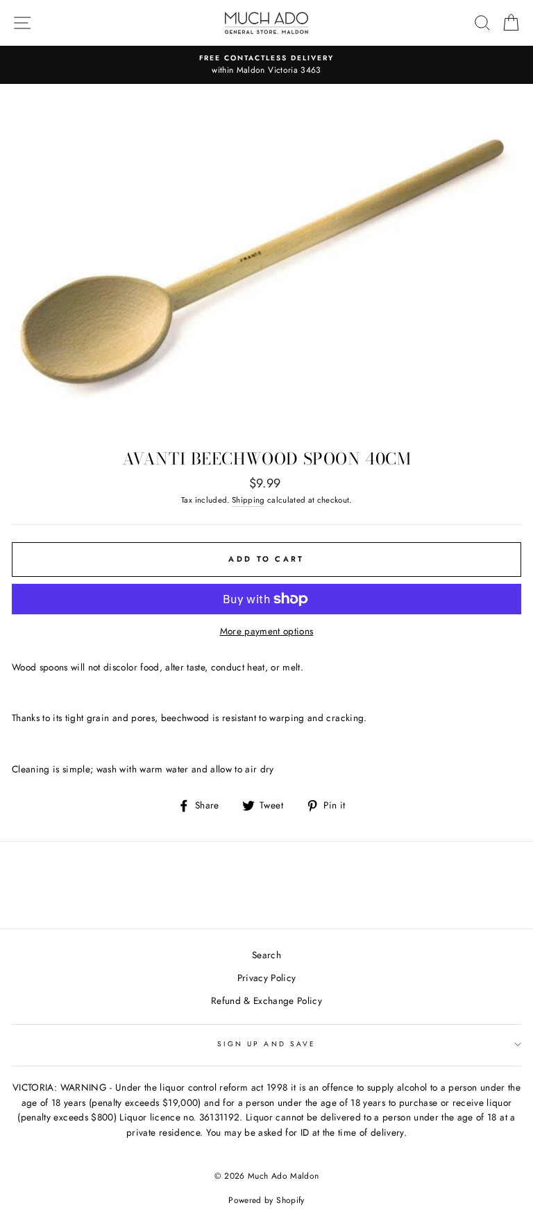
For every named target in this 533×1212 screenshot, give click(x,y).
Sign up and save (266, 1044)
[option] (266, 65)
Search (266, 955)
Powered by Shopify (266, 1200)
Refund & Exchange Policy (266, 1000)
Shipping (248, 499)
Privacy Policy (266, 978)
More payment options (267, 631)
